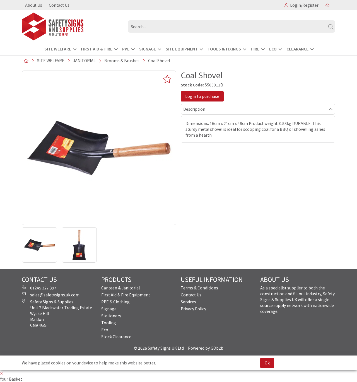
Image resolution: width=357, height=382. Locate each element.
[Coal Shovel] (99, 148)
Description (194, 109)
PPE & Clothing (115, 301)
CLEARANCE (297, 49)
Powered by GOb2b (205, 348)
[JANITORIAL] (72, 26)
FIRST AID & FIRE (96, 49)
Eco (104, 329)
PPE (125, 49)
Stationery (111, 315)
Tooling (108, 322)
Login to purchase (202, 96)
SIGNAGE (147, 49)
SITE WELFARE (57, 49)
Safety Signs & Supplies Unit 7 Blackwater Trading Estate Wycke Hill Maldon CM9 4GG (61, 313)
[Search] (330, 26)
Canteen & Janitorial (120, 288)
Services (188, 301)
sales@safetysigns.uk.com (54, 295)
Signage (109, 308)
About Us (33, 5)
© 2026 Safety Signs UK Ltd (159, 348)
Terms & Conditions (199, 288)
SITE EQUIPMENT (182, 49)
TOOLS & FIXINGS (224, 49)
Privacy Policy (193, 308)
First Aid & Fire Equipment (125, 295)
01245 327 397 (43, 288)
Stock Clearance (116, 336)
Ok (267, 363)
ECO (273, 49)
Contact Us (59, 5)
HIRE (255, 49)
